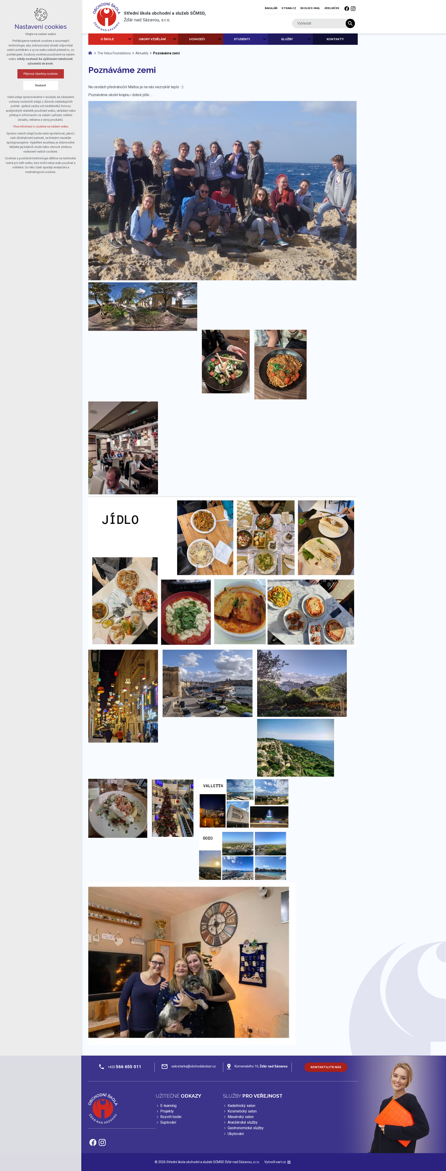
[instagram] (353, 8)
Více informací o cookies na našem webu (40, 126)
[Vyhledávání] (321, 23)
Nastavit (40, 85)
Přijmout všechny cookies (41, 73)
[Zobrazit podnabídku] (129, 39)
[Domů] (91, 52)
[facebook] (346, 8)
